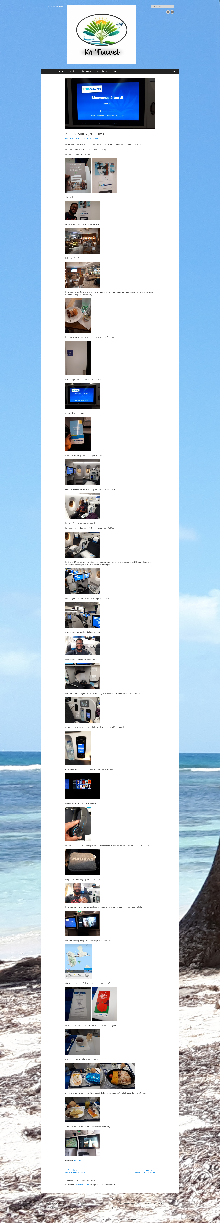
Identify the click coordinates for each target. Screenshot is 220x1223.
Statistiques (102, 71)
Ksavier (82, 138)
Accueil (49, 71)
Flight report (78, 1160)
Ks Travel (60, 71)
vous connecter (82, 1184)
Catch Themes (131, 1219)
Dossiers (72, 71)
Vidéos (114, 71)
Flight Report (86, 71)
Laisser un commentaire (98, 138)
